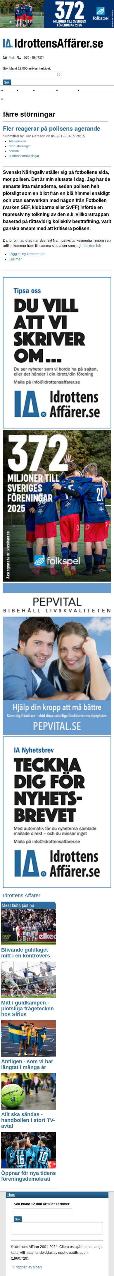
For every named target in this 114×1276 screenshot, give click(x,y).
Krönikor (30, 90)
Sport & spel (49, 90)
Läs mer (15, 259)
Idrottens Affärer (53, 44)
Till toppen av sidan (26, 1267)
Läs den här (92, 246)
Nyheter (13, 90)
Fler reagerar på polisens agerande (51, 128)
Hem (11, 1194)
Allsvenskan (17, 141)
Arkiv (88, 90)
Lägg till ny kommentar (27, 254)
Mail (11, 57)
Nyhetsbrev (71, 90)
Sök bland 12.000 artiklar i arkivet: (27, 68)
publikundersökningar (24, 156)
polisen (14, 151)
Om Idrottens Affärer (24, 99)
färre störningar (20, 146)
